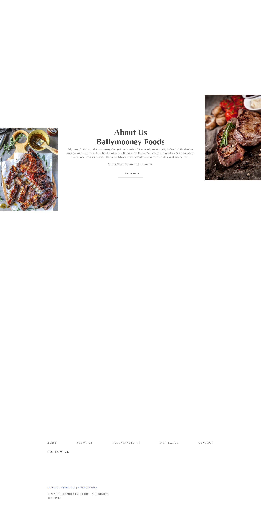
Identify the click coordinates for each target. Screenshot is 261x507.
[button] (130, 173)
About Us (85, 443)
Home (52, 443)
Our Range (169, 443)
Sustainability (127, 443)
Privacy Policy (87, 487)
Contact (206, 443)
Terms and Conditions (61, 487)
